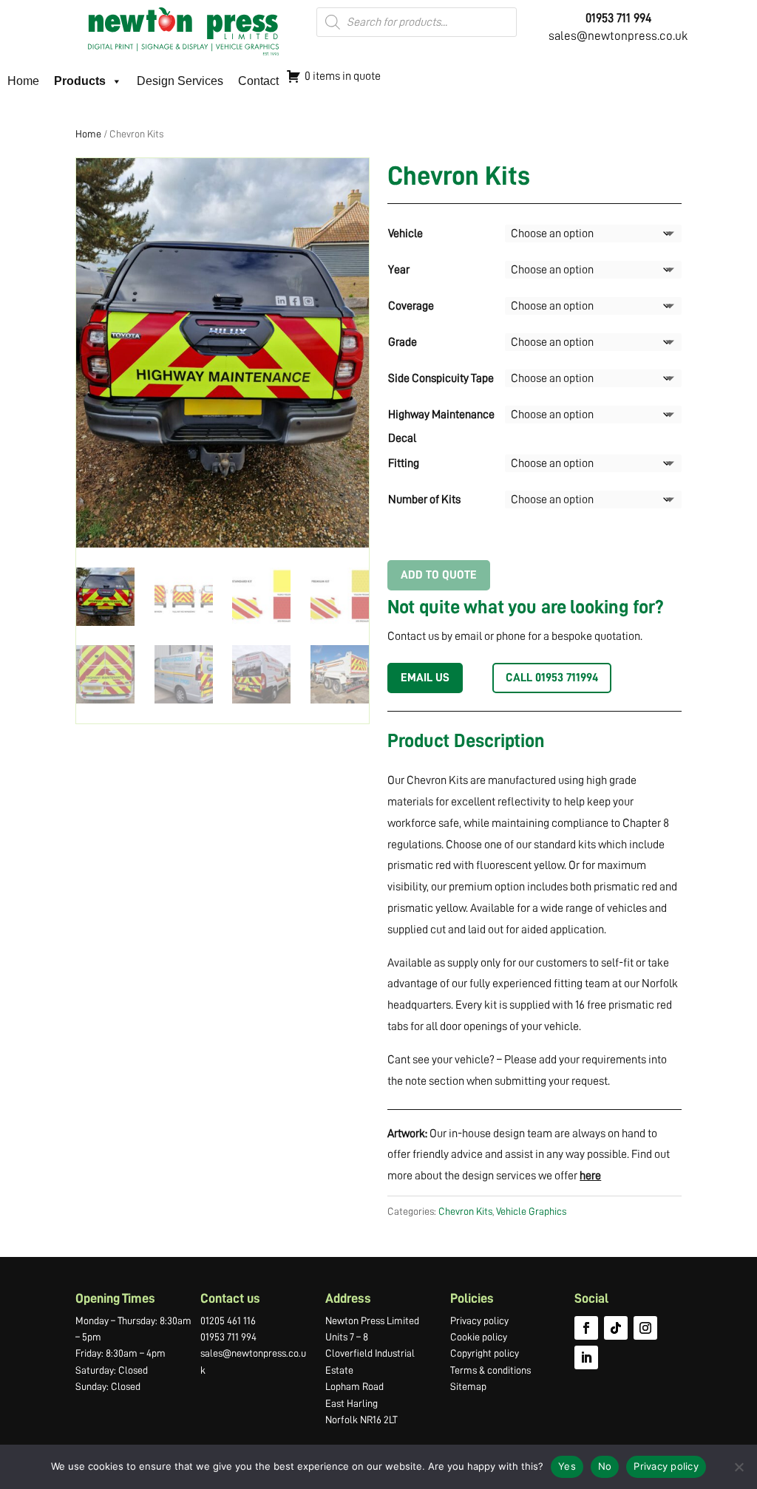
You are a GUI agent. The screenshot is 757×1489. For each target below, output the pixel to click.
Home (23, 81)
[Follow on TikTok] (616, 1328)
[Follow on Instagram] (645, 1328)
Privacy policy (479, 1320)
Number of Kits (424, 499)
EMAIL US (425, 678)
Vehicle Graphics (531, 1211)
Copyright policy (484, 1353)
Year (399, 270)
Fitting (403, 463)
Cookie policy (478, 1337)
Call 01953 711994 (552, 678)
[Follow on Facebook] (586, 1328)
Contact (258, 81)
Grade (402, 342)
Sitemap (468, 1386)
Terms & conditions (490, 1370)
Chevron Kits (465, 1211)
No (605, 1466)
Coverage (411, 306)
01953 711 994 (228, 1337)
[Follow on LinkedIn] (586, 1357)
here (590, 1176)
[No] (738, 1466)
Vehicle (405, 233)
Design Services (180, 81)
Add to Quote (439, 575)
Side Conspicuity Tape (441, 378)
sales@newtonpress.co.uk (618, 36)
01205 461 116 (228, 1320)
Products (80, 81)
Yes (567, 1466)
